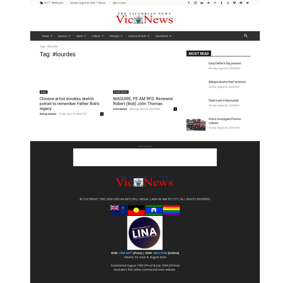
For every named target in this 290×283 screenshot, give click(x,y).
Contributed (120, 108)
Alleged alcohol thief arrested (227, 81)
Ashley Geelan (48, 113)
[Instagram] (195, 2)
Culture (96, 36)
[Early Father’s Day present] (196, 68)
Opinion (62, 36)
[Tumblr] (221, 2)
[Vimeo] (234, 2)
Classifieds (161, 36)
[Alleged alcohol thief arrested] (196, 87)
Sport (79, 36)
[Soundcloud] (208, 2)
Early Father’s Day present (225, 63)
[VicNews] (145, 18)
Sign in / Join (119, 2)
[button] (245, 36)
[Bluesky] (247, 2)
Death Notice (120, 92)
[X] (228, 2)
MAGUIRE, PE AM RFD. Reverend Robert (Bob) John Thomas (143, 101)
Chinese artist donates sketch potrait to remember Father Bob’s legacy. (69, 103)
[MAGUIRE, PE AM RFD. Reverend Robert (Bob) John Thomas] (145, 78)
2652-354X (160, 253)
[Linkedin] (202, 2)
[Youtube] (241, 2)
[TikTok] (215, 2)
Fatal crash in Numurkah (224, 100)
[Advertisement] (145, 157)
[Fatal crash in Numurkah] (196, 105)
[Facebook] (189, 2)
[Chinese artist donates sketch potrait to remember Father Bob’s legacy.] (72, 78)
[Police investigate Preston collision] (196, 124)
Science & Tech (137, 36)
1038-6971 (126, 253)
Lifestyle (114, 36)
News (45, 36)
